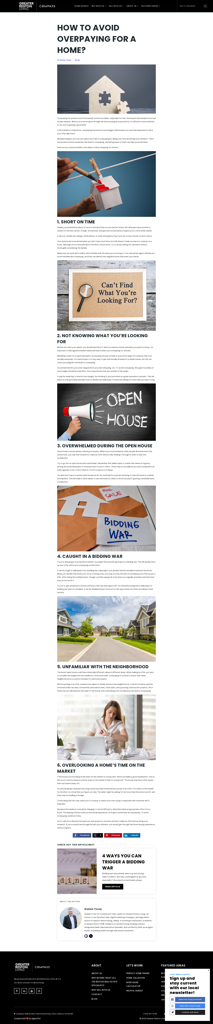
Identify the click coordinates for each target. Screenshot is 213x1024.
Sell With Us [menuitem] (115, 6)
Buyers (77, 60)
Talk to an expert (188, 6)
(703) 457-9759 (150, 1014)
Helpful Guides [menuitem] (134, 990)
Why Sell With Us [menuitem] (100, 989)
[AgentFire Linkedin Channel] (24, 991)
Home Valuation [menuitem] (135, 977)
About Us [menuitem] (131, 6)
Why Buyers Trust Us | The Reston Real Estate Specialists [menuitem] (104, 981)
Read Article (112, 886)
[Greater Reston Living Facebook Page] (17, 991)
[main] (106, 475)
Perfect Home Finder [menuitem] (137, 973)
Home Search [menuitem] (81, 6)
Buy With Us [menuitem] (98, 6)
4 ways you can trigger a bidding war (123, 862)
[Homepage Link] (37, 6)
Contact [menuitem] (96, 994)
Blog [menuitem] (94, 998)
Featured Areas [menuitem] (150, 6)
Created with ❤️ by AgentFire (27, 1018)
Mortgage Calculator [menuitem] (133, 984)
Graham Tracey (65, 60)
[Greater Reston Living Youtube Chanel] (31, 991)
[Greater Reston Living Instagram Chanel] (39, 991)
